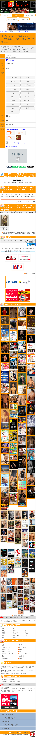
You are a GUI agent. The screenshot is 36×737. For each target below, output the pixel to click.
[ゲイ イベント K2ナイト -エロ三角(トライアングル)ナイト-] (21, 599)
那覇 (14, 637)
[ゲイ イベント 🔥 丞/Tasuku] (27, 583)
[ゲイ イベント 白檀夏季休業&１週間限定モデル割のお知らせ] (31, 369)
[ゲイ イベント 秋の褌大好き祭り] (15, 581)
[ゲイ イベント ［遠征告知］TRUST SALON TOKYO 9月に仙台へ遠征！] (15, 604)
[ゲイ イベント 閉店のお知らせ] (25, 533)
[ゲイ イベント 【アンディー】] (21, 612)
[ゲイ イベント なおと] (32, 514)
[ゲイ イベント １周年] (3, 553)
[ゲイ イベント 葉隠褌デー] (31, 358)
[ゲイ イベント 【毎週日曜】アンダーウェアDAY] (4, 450)
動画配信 (21, 657)
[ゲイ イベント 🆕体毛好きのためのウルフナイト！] (27, 591)
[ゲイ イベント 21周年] (25, 572)
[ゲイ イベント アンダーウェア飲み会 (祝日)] (4, 426)
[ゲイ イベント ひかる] (3, 523)
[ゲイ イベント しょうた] (3, 605)
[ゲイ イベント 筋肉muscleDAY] (10, 515)
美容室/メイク (5, 649)
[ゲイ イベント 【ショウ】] (15, 596)
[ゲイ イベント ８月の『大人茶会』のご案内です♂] (10, 524)
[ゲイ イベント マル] (17, 514)
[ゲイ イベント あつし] (25, 543)
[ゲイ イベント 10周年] (10, 568)
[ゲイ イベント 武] (32, 609)
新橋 (14, 630)
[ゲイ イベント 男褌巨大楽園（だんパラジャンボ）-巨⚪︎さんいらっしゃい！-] (31, 454)
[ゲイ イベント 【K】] (22, 399)
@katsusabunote (13, 146)
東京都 (6, 31)
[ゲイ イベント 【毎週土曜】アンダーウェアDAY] (21, 595)
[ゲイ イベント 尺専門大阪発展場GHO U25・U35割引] (32, 545)
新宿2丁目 (16, 632)
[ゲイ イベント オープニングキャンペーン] (22, 369)
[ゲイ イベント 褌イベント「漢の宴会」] (13, 498)
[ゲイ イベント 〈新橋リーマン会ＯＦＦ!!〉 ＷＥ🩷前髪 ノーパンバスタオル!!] (22, 359)
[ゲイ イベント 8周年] (17, 553)
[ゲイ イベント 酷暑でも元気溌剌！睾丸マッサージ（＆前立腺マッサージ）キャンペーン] (22, 323)
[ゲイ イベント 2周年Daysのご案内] (13, 424)
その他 (20, 658)
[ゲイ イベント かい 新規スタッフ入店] (4, 401)
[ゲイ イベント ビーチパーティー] (32, 553)
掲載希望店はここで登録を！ (9, 680)
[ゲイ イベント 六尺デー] (22, 462)
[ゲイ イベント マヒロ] (32, 592)
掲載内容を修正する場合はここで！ (11, 681)
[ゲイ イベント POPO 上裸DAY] (13, 448)
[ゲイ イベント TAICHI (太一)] (3, 532)
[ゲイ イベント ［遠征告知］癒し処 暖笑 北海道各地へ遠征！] (31, 382)
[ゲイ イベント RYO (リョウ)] (4, 357)
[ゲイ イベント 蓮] (32, 529)
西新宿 (3, 632)
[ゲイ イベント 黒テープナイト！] (32, 598)
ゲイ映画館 (4, 658)
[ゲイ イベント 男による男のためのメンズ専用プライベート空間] (4, 377)
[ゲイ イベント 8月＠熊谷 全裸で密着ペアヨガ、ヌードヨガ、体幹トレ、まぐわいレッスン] (4, 469)
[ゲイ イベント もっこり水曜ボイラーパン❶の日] (3, 581)
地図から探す (29, 15)
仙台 (14, 628)
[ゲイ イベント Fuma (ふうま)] (31, 338)
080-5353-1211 (13, 60)
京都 (14, 634)
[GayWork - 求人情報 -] (31, 244)
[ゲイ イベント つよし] (13, 312)
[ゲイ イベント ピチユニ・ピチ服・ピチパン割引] (9, 581)
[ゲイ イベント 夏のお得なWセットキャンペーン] (13, 414)
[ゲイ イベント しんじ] (31, 442)
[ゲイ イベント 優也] (32, 580)
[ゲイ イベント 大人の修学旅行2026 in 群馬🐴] (3, 571)
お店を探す (18, 15)
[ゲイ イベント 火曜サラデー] (9, 597)
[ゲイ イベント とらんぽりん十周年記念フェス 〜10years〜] (13, 436)
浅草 (3, 630)
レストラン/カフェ (6, 647)
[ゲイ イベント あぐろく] (4, 366)
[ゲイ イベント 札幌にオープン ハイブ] (10, 559)
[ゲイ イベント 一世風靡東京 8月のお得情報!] (13, 324)
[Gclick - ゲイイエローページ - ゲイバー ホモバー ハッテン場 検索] (17, 4)
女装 (20, 651)
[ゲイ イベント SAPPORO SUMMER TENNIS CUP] (13, 363)
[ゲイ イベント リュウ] (13, 388)
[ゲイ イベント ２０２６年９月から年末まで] (27, 586)
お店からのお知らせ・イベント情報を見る (25, 615)
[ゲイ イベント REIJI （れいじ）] (4, 310)
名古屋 (3, 634)
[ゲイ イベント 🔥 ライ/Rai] (21, 603)
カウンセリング (23, 655)
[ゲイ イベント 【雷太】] (3, 589)
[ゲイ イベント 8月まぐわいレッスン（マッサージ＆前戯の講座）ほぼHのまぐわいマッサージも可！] (31, 330)
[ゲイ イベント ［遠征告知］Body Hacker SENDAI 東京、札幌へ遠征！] (31, 479)
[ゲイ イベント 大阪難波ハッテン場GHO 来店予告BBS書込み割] (27, 607)
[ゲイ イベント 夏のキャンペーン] (4, 436)
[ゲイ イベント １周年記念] (13, 475)
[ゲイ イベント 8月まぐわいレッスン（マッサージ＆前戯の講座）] (13, 354)
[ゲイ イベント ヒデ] (15, 589)
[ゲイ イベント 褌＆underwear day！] (31, 348)
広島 (26, 635)
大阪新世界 (16, 635)
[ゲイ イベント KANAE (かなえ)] (13, 465)
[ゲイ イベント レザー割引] (13, 346)
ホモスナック (22, 644)
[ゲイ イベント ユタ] (32, 586)
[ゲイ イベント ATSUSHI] (17, 541)
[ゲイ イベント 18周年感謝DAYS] (10, 551)
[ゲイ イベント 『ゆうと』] (25, 514)
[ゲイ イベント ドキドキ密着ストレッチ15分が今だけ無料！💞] (22, 335)
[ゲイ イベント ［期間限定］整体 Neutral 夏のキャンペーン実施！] (22, 474)
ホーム (6, 15)
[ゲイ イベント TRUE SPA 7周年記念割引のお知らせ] (4, 480)
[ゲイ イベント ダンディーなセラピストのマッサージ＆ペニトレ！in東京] (32, 522)
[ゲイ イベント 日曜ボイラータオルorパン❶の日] (13, 399)
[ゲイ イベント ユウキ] (4, 415)
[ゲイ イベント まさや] (4, 492)
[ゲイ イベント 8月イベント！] (22, 504)
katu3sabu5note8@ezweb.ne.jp (17, 143)
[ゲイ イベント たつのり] (17, 533)
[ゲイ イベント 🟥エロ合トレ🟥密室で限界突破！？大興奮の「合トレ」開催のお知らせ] (31, 492)
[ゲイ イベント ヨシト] (27, 597)
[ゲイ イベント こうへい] (4, 459)
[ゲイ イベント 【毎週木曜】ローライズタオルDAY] (21, 587)
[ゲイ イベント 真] (31, 431)
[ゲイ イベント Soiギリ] (17, 523)
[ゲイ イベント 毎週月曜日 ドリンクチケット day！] (25, 523)
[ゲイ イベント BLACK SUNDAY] (31, 466)
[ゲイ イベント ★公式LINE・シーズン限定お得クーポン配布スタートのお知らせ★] (22, 485)
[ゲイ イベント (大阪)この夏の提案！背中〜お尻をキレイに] (22, 312)
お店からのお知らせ (12, 19)
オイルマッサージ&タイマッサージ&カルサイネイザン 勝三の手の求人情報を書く (18, 241)
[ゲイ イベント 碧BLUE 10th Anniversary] (22, 410)
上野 (26, 628)
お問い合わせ (14, 732)
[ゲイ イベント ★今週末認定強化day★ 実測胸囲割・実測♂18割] (4, 504)
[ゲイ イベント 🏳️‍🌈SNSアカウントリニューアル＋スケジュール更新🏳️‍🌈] (22, 389)
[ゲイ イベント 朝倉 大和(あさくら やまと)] (27, 602)
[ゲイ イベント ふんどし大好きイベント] (4, 319)
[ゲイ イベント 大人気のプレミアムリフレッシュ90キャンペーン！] (4, 445)
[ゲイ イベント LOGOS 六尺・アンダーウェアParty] (4, 347)
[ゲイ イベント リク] (31, 396)
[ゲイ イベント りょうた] (22, 495)
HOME (1, 31)
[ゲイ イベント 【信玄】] (13, 486)
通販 (3, 657)
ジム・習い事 (22, 647)
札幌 (3, 628)
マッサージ (21, 31)
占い (3, 655)
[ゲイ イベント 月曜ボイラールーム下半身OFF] (10, 533)
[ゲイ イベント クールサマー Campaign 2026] (22, 346)
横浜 (26, 632)
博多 (3, 637)
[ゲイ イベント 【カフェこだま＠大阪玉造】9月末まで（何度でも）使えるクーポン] (4, 335)
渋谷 (26, 630)
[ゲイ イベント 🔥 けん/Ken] (21, 591)
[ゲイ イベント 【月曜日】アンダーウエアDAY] (3, 539)
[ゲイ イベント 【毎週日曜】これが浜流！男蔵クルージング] (22, 419)
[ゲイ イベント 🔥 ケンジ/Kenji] (3, 597)
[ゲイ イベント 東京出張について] (21, 607)
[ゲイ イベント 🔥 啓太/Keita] (22, 379)
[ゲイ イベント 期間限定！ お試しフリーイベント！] (4, 326)
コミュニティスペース (7, 653)
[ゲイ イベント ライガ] (32, 537)
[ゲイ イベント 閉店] (25, 563)
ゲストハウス (22, 646)
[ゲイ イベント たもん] (21, 581)
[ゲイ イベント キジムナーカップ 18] (25, 553)
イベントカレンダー (24, 19)
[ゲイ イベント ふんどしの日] (31, 321)
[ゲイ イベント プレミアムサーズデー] (32, 604)
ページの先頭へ (25, 732)
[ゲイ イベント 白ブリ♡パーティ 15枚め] (4, 388)
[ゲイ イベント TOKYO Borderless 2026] (22, 428)
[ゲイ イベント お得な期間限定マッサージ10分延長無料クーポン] (13, 375)
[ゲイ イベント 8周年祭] (3, 561)
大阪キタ (27, 634)
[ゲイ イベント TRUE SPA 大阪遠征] (13, 406)
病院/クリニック (6, 651)
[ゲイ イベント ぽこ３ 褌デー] (9, 604)
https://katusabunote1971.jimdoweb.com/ (16, 129)
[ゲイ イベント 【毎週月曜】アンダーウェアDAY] (10, 540)
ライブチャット (23, 653)
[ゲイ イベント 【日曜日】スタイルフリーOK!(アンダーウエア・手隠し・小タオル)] (22, 451)
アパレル (21, 649)
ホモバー (4, 644)
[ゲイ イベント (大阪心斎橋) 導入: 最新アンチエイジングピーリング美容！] (22, 441)
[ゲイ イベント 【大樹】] (3, 514)
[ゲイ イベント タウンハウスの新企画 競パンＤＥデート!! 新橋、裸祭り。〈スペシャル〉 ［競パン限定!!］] (9, 589)
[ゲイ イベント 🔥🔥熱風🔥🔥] (31, 409)
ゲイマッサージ (29, 31)
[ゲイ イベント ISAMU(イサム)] (31, 310)
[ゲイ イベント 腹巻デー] (31, 421)
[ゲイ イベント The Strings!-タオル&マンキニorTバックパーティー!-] (27, 579)
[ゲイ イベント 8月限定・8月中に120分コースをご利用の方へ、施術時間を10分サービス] (13, 336)
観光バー (4, 646)
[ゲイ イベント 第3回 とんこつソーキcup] (17, 563)
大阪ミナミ (4, 635)
